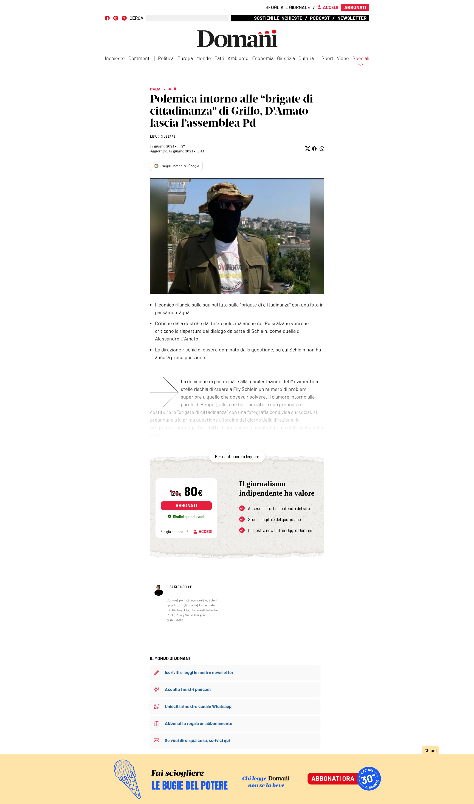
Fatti (219, 58)
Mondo (203, 58)
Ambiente (238, 58)
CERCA (136, 18)
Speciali (360, 58)
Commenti (139, 58)
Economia (262, 58)
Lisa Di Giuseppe (162, 136)
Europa (185, 58)
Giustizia (286, 58)
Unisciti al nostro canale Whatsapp (198, 706)
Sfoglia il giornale (288, 7)
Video (343, 58)
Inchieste (115, 58)
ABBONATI (186, 505)
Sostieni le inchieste (278, 18)
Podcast (320, 18)
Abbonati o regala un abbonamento (198, 723)
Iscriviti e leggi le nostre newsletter (199, 672)
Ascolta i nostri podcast (188, 689)
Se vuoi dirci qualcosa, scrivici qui (197, 740)
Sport (327, 58)
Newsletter (351, 18)
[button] (307, 148)
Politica (166, 58)
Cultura (306, 58)
